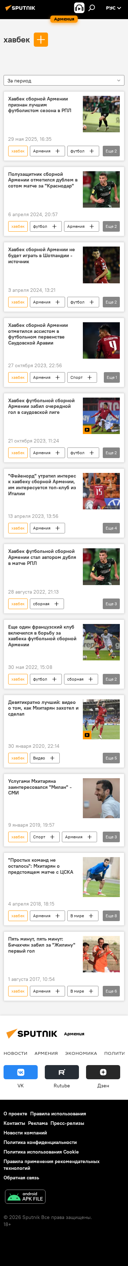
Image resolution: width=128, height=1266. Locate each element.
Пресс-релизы (67, 1123)
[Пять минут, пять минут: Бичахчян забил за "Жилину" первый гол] (101, 954)
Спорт (76, 377)
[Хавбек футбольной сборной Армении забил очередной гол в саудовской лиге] (101, 416)
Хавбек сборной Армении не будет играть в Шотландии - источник (41, 256)
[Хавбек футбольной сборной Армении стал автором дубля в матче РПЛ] (101, 566)
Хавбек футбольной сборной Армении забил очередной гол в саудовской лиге (41, 407)
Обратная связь (21, 1177)
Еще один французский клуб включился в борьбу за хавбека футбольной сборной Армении (42, 636)
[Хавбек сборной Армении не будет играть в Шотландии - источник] (101, 265)
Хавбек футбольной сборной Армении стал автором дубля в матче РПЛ (42, 557)
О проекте (15, 1113)
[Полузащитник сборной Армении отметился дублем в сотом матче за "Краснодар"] (101, 189)
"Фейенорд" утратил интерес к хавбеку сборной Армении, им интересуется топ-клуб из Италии (42, 485)
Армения (41, 151)
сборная (41, 603)
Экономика (81, 1053)
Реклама (38, 1123)
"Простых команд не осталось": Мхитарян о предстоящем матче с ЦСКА (40, 866)
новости (15, 1053)
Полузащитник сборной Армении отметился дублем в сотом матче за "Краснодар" (43, 180)
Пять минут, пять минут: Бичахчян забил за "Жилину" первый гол (41, 945)
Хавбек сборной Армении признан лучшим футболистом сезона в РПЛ (39, 105)
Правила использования (58, 1113)
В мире (77, 915)
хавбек (17, 39)
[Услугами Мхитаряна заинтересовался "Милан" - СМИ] (101, 798)
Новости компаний (25, 1132)
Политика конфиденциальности (40, 1142)
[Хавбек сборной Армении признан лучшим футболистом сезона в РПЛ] (101, 114)
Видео (39, 758)
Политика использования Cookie (41, 1152)
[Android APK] (25, 1198)
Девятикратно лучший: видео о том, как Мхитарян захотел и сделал (43, 708)
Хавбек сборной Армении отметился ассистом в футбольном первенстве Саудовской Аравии (38, 334)
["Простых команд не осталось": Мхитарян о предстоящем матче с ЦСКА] (101, 877)
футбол (77, 151)
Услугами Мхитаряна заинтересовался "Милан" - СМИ (40, 787)
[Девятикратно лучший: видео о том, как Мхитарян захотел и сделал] (101, 719)
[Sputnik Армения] (21, 10)
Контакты (14, 1123)
